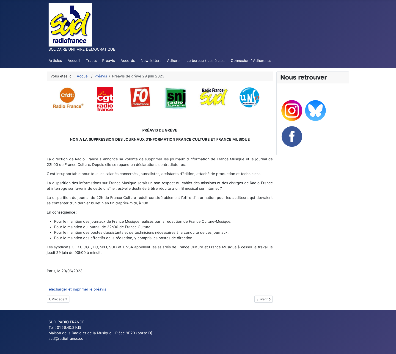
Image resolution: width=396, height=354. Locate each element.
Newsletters (151, 60)
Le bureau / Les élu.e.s (206, 60)
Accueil (74, 60)
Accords (128, 60)
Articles (55, 60)
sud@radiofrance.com (68, 338)
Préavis (108, 60)
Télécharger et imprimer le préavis (76, 289)
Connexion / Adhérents (251, 60)
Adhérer (174, 60)
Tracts (91, 60)
